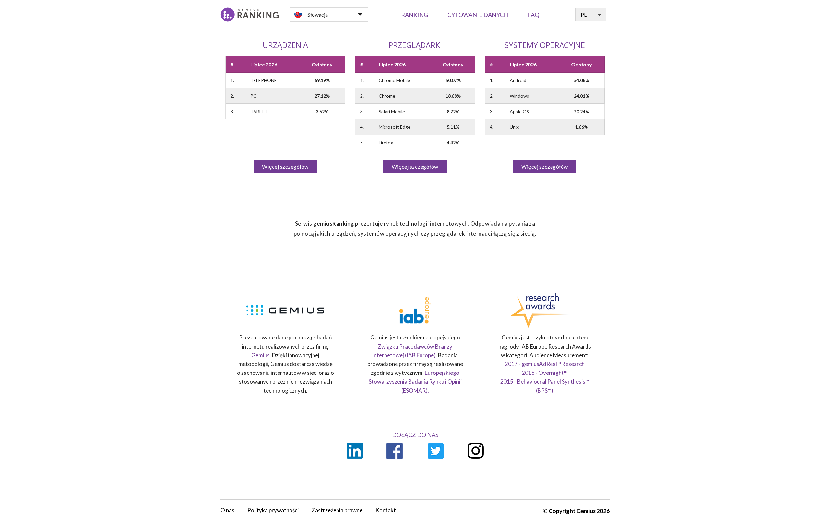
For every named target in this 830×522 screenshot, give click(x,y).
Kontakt (385, 510)
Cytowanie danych (477, 14)
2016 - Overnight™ (545, 372)
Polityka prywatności (273, 510)
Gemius (260, 355)
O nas (227, 510)
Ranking (414, 14)
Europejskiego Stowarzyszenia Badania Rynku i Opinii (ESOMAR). (415, 381)
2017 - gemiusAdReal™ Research (545, 364)
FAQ (533, 14)
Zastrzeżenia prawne (337, 510)
